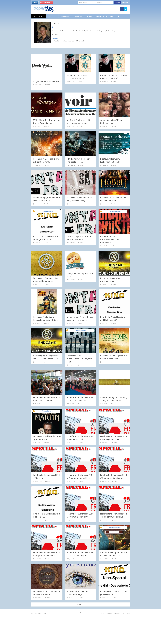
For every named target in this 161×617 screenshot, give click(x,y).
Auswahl (51, 16)
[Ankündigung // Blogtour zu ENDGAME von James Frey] (46, 340)
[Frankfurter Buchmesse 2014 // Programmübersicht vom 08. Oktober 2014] (46, 537)
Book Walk (55, 39)
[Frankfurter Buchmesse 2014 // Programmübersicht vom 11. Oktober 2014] (114, 459)
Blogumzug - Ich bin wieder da (47, 81)
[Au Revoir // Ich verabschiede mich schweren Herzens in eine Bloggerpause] (80, 105)
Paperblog (34, 613)
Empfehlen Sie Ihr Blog (46, 2)
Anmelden (117, 2)
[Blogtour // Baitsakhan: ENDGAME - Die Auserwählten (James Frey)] (114, 263)
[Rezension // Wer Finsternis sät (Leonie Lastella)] (80, 182)
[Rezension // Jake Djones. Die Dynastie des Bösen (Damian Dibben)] (114, 340)
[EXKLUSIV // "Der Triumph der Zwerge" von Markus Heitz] (46, 105)
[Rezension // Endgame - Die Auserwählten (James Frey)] (46, 263)
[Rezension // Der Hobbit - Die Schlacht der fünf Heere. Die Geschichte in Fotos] (46, 143)
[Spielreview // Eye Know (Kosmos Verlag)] (80, 576)
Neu (41, 16)
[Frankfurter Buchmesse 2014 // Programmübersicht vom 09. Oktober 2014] (114, 498)
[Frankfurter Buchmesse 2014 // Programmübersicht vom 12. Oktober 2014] (80, 459)
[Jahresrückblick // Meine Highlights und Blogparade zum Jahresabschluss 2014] (114, 105)
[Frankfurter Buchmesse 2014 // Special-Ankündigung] (80, 537)
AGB (128, 613)
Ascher (48, 84)
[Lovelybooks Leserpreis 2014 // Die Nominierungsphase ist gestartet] (75, 261)
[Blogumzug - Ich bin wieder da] (46, 66)
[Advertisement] (86, 9)
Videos (89, 16)
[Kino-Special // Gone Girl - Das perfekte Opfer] (114, 576)
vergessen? (125, 2)
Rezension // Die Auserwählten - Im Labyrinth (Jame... (79, 359)
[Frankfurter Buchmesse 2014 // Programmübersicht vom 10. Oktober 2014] (80, 498)
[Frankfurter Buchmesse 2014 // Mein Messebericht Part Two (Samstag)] (46, 382)
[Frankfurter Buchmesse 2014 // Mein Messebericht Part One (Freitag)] (80, 382)
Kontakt (103, 613)
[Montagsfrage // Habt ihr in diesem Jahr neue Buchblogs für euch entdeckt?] (80, 221)
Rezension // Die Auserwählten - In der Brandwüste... (110, 239)
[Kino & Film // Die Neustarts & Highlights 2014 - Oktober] (46, 498)
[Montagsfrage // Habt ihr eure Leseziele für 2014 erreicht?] (46, 182)
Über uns (109, 613)
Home (35, 2)
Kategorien (65, 16)
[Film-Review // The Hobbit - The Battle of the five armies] (80, 143)
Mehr (81, 604)
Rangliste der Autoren (105, 16)
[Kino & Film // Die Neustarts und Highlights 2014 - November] (114, 301)
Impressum (117, 613)
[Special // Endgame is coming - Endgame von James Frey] (114, 382)
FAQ (124, 613)
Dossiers (78, 16)
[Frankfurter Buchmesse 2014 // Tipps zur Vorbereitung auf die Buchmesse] (46, 459)
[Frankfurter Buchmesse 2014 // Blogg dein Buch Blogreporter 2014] (80, 421)
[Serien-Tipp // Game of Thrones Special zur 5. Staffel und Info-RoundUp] (78, 63)
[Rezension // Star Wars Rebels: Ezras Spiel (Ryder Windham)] (46, 301)
